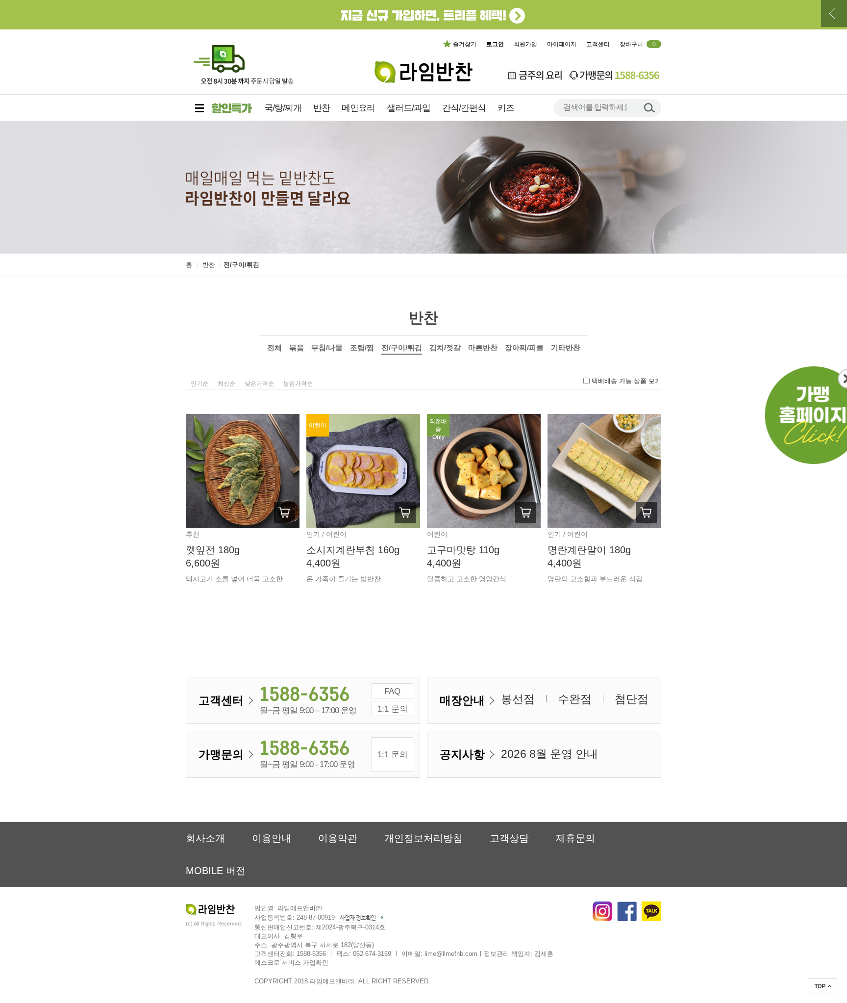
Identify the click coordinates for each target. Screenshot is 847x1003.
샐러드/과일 (408, 108)
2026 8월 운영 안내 (549, 753)
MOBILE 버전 (216, 870)
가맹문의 (221, 754)
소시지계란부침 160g (352, 549)
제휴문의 (575, 838)
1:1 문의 (392, 709)
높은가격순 (298, 383)
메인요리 (358, 108)
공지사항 (462, 754)
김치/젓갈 (445, 347)
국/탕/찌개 (282, 108)
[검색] (649, 107)
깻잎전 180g (213, 549)
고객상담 (509, 838)
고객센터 (598, 44)
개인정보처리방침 (423, 838)
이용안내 (271, 838)
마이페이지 (561, 44)
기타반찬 (565, 347)
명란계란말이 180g (589, 549)
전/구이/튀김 (241, 264)
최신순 (226, 383)
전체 (274, 347)
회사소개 (205, 838)
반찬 (321, 108)
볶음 (296, 347)
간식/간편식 (464, 108)
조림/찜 (362, 347)
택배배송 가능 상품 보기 (626, 381)
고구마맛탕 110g (463, 549)
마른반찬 (483, 347)
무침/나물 (327, 347)
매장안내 (462, 700)
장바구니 (638, 44)
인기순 (199, 383)
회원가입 (525, 44)
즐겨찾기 (464, 44)
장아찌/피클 (524, 347)
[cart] (284, 512)
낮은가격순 (259, 383)
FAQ (392, 691)
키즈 (506, 108)
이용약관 (337, 838)
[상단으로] (822, 985)
